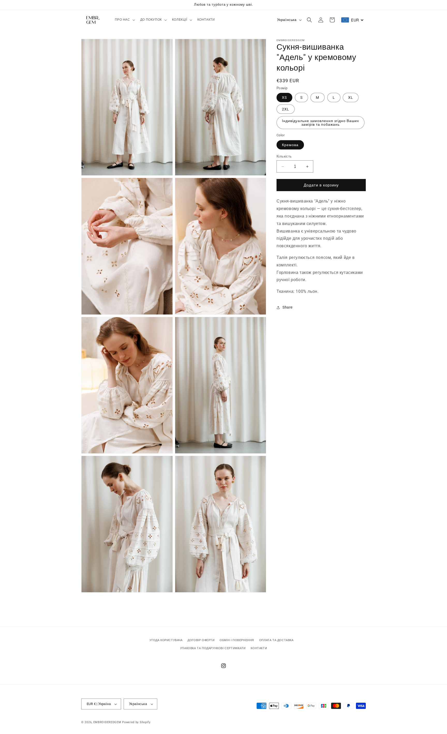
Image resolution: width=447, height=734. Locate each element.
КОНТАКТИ (259, 648)
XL (350, 97)
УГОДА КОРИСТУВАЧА (166, 640)
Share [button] (287, 307)
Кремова (290, 145)
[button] (124, 20)
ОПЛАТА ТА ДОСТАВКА (276, 640)
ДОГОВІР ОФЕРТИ (201, 640)
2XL (285, 109)
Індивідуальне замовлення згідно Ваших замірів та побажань (320, 122)
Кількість (284, 156)
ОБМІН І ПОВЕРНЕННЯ (237, 640)
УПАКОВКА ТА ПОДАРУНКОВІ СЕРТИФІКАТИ (213, 648)
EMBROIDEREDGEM (107, 722)
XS (284, 97)
